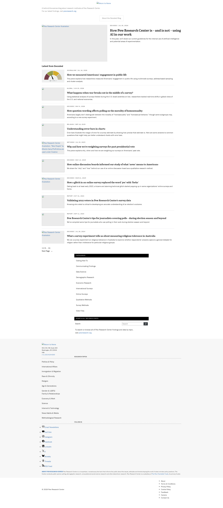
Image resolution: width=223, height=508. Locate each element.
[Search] (146, 323)
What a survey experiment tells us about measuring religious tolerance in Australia (111, 235)
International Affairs (49, 366)
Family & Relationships (51, 393)
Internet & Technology (50, 408)
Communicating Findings (86, 266)
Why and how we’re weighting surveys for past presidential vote (101, 146)
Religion (45, 381)
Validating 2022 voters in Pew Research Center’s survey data (99, 200)
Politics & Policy (48, 362)
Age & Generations (49, 386)
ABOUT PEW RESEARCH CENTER (52, 472)
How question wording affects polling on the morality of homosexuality (105, 110)
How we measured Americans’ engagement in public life (97, 74)
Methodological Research (51, 418)
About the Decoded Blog (111, 18)
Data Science (81, 272)
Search (77, 323)
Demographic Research (85, 277)
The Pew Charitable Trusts (160, 474)
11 (49, 248)
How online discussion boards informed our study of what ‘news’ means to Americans (112, 164)
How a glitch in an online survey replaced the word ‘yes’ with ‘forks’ (103, 182)
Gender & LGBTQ (48, 391)
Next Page (47, 251)
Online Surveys (82, 294)
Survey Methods (82, 305)
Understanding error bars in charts (86, 128)
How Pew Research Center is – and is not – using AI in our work (145, 32)
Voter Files (80, 311)
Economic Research (83, 283)
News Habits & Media (50, 413)
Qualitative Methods (84, 299)
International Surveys (84, 288)
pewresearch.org (69, 11)
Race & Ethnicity (48, 376)
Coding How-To (82, 260)
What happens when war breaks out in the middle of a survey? (100, 92)
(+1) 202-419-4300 (48, 355)
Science (45, 403)
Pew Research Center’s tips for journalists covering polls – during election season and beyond (116, 218)
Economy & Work (48, 398)
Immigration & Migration (51, 371)
